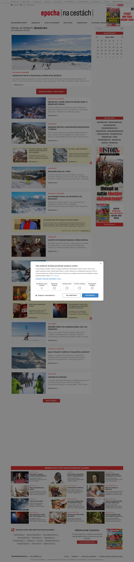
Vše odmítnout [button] (71, 295)
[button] (67, 279)
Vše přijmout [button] (90, 295)
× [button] (100, 263)
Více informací (54, 276)
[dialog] (67, 281)
